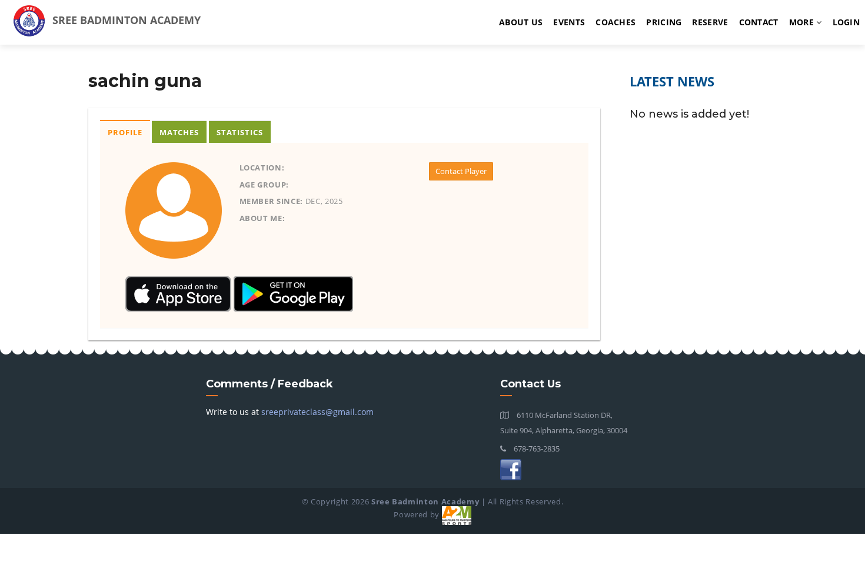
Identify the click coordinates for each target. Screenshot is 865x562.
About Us (521, 22)
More (803, 22)
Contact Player (461, 171)
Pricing (663, 22)
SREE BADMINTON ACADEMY (125, 20)
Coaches (615, 22)
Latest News (672, 81)
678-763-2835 (536, 448)
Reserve (710, 22)
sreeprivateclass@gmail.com (317, 411)
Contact (758, 22)
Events (569, 22)
